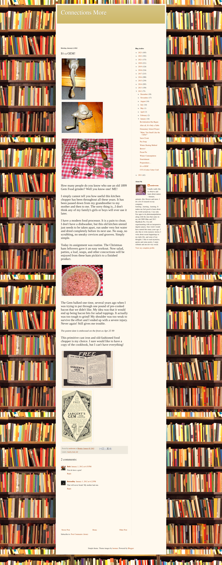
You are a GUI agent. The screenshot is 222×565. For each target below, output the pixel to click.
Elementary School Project (149, 129)
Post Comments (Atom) (79, 534)
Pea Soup (143, 141)
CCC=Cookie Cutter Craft (149, 170)
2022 (140, 56)
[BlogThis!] (103, 448)
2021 (140, 59)
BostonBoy (71, 481)
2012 (140, 91)
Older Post (123, 530)
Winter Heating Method (148, 145)
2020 (140, 63)
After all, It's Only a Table (149, 125)
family (69, 452)
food (73, 452)
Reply (69, 473)
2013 (140, 87)
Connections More (84, 12)
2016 (140, 77)
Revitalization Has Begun (149, 122)
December (144, 94)
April (142, 112)
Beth (69, 466)
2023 (140, 52)
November (144, 97)
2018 (140, 70)
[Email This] (100, 448)
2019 (140, 66)
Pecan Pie (143, 152)
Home (94, 530)
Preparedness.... (145, 162)
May (142, 108)
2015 (140, 80)
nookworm (154, 185)
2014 (140, 84)
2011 (140, 175)
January (143, 119)
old (77, 452)
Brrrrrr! (143, 148)
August (143, 101)
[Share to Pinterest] (110, 448)
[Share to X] (105, 448)
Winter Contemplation (148, 155)
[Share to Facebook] (108, 448)
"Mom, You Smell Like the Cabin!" (150, 133)
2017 (140, 73)
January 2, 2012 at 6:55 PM (81, 466)
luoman (115, 548)
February (143, 115)
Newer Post (66, 530)
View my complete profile (144, 248)
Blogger (131, 548)
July (142, 104)
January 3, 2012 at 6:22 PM (86, 481)
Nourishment (144, 159)
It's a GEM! (144, 166)
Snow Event (144, 138)
